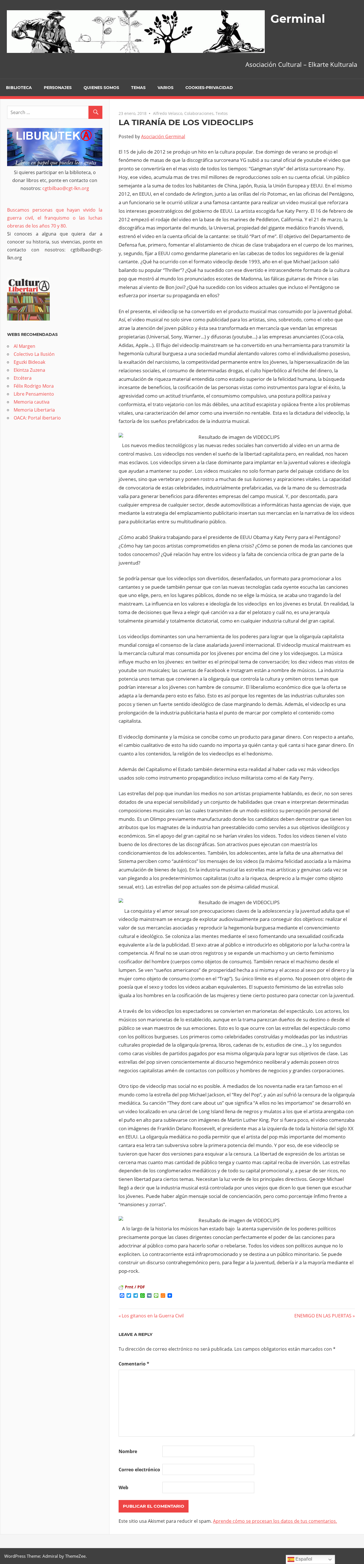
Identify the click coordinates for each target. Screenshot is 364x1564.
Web (123, 1487)
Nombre (128, 1451)
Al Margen (24, 346)
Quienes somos (101, 87)
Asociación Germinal (163, 136)
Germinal (297, 19)
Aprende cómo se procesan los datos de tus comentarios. (275, 1521)
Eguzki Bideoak (29, 362)
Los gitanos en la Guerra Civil (153, 1316)
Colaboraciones (199, 113)
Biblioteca (19, 87)
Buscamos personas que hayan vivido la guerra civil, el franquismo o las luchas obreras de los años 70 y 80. (54, 218)
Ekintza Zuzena (29, 370)
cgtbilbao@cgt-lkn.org (65, 188)
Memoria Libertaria (34, 410)
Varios (165, 87)
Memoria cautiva (31, 402)
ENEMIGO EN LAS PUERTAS (322, 1316)
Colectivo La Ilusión (34, 354)
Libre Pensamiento (34, 394)
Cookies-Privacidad (209, 87)
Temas (138, 87)
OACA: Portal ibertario (37, 418)
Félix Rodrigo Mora (34, 386)
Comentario (134, 1364)
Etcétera (23, 378)
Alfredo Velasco (167, 113)
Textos (222, 113)
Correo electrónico (139, 1469)
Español (303, 1559)
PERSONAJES (58, 87)
